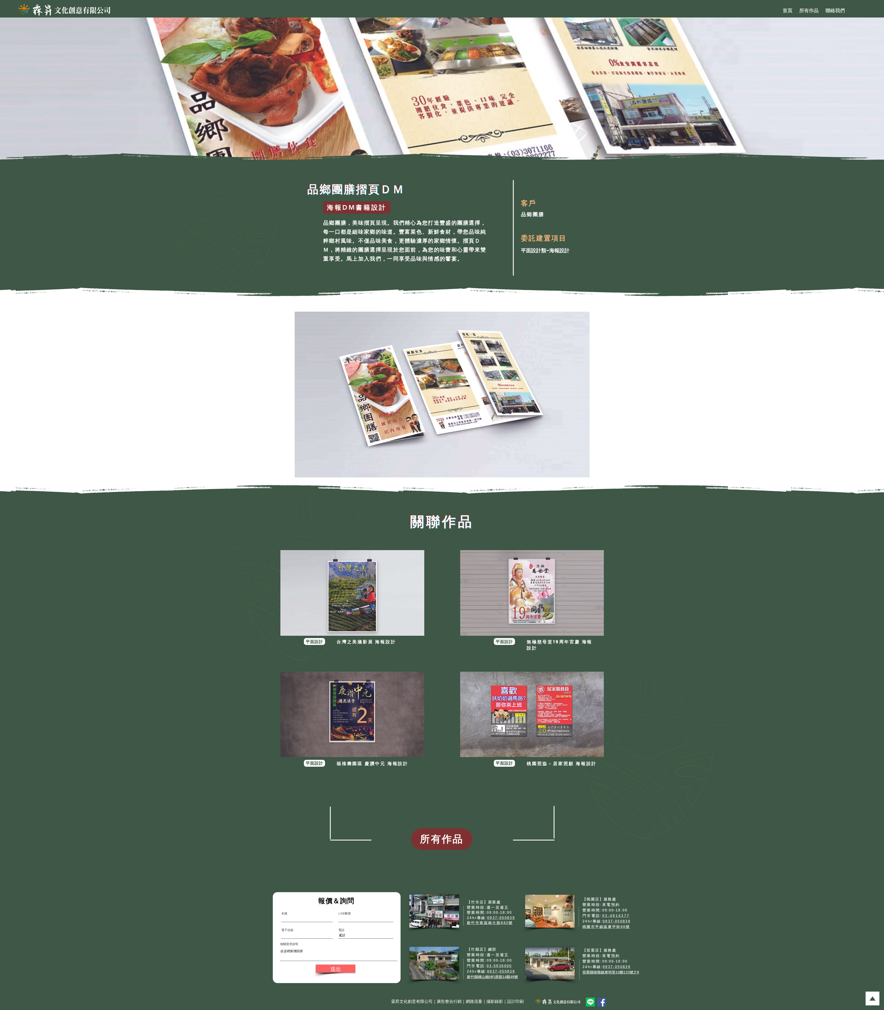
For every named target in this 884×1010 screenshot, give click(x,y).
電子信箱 (287, 930)
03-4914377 (616, 916)
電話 (341, 930)
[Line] (590, 1002)
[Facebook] (601, 1002)
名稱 (284, 913)
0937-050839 (501, 918)
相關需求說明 (289, 944)
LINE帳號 (344, 913)
